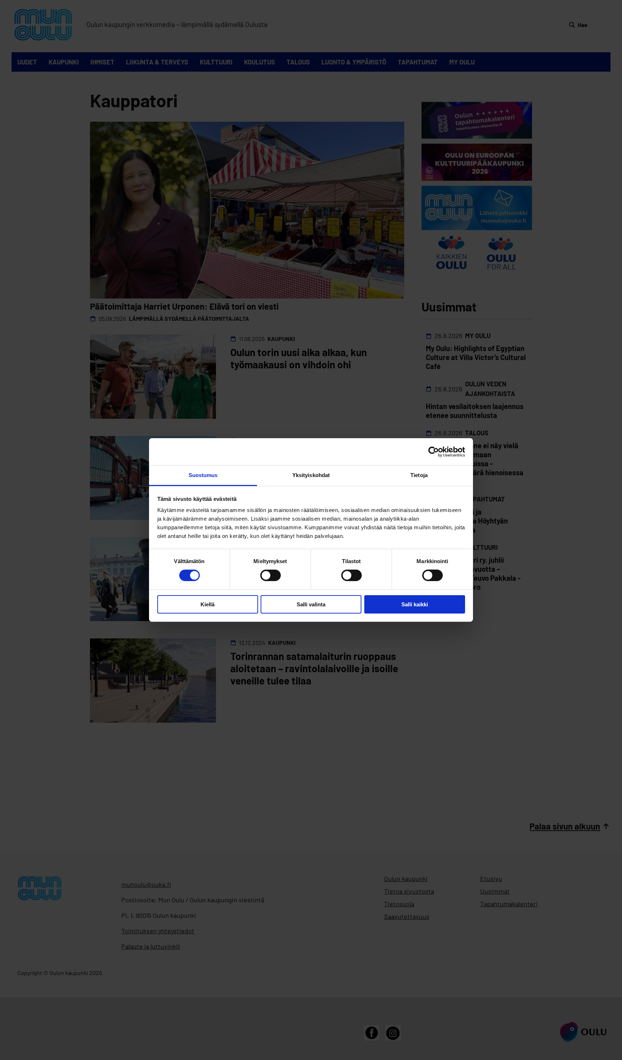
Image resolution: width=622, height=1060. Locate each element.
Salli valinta (311, 604)
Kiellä (207, 604)
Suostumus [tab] (203, 475)
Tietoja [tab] (419, 475)
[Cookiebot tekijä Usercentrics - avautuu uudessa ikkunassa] (433, 451)
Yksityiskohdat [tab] (311, 475)
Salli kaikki (414, 604)
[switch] (270, 575)
